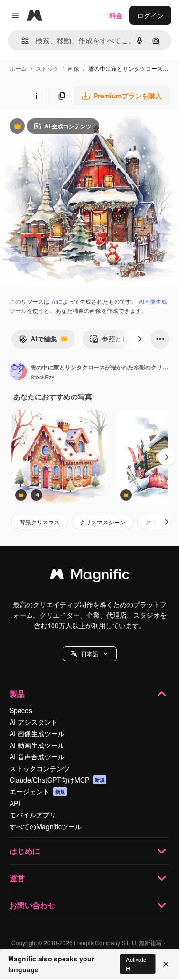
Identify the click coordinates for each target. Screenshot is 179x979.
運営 (17, 877)
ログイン (150, 15)
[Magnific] (90, 576)
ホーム (18, 68)
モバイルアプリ (33, 814)
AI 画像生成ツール (37, 733)
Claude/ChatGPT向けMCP (57, 780)
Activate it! (136, 963)
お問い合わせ (32, 905)
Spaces (21, 710)
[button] (90, 653)
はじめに (25, 850)
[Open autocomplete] (21, 40)
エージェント (37, 791)
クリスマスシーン (103, 522)
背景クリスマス (40, 522)
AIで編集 (38, 341)
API (15, 803)
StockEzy (42, 377)
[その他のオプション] (36, 95)
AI (54, 301)
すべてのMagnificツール (46, 826)
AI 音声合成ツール (37, 756)
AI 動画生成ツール (37, 745)
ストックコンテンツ (40, 768)
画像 (73, 68)
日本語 (89, 653)
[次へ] (139, 339)
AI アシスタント (34, 722)
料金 (116, 15)
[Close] (166, 964)
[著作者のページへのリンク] (18, 372)
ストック (47, 68)
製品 (17, 693)
